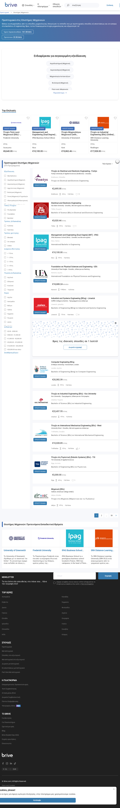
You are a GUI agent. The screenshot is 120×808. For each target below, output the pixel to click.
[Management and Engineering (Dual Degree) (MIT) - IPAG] (41, 251)
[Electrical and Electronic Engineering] (41, 219)
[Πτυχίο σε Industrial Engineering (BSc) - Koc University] (41, 410)
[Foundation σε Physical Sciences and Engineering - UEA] (41, 283)
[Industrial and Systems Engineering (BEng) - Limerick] (41, 315)
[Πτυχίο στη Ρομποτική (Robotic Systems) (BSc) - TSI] (41, 474)
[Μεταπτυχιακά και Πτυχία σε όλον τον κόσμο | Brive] (11, 6)
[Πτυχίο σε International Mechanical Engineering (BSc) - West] (41, 442)
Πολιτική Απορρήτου (87, 584)
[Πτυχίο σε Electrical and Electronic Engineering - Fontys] (41, 188)
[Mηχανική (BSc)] (41, 506)
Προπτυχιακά (4, 12)
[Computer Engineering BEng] (41, 378)
